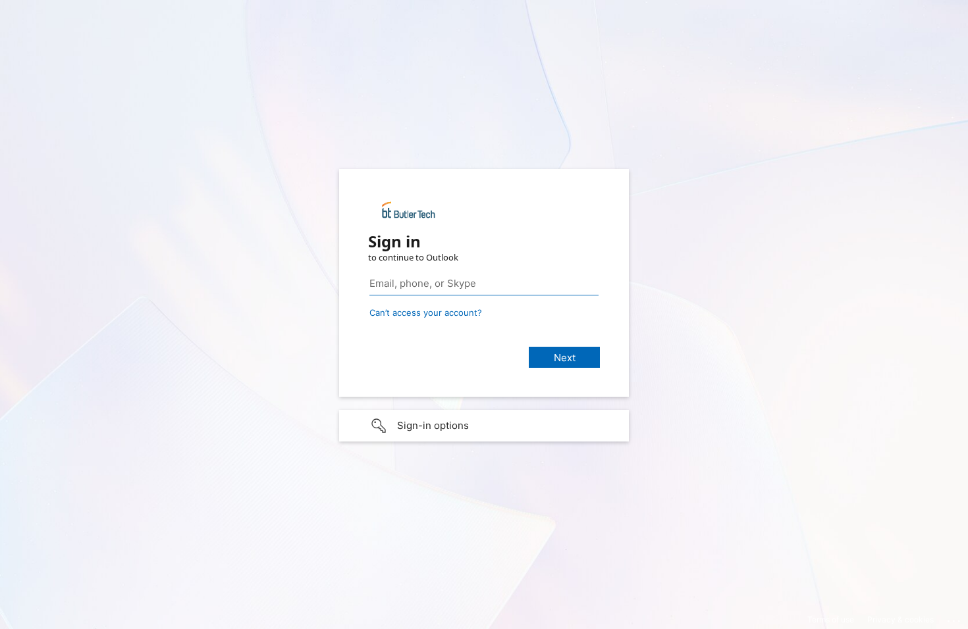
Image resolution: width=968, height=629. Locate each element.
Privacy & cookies (900, 619)
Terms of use (830, 619)
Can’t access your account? (425, 312)
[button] (484, 425)
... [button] (955, 617)
